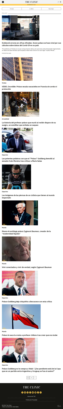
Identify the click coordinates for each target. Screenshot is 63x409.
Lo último (31, 8)
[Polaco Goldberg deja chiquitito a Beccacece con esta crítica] (31, 283)
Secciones (60, 1)
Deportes (5, 155)
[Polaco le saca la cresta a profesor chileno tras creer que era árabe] (31, 316)
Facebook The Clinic (25, 392)
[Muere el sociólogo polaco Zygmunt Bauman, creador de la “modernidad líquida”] (31, 212)
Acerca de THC (31, 396)
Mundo (4, 228)
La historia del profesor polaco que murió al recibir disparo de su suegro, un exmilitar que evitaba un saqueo (29, 123)
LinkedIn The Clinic (35, 392)
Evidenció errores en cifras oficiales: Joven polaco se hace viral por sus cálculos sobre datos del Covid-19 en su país (31, 44)
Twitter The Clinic (22, 392)
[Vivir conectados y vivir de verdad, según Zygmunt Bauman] (31, 248)
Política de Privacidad (31, 400)
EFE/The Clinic (7, 53)
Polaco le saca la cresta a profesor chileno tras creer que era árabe (29, 335)
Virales (4, 83)
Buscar (58, 1)
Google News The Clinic (41, 392)
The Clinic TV (33, 392)
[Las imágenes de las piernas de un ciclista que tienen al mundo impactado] (31, 177)
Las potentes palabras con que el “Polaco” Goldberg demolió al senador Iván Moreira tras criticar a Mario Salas (28, 159)
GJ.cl (59, 406)
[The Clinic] (4, 2)
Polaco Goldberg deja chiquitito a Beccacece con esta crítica (27, 301)
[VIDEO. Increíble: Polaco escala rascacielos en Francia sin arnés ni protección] (31, 69)
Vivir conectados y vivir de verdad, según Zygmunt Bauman (27, 267)
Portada (12, 8)
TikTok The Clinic (38, 392)
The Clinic (9, 405)
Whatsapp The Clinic (30, 392)
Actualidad (5, 119)
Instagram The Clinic (28, 392)
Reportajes (51, 8)
